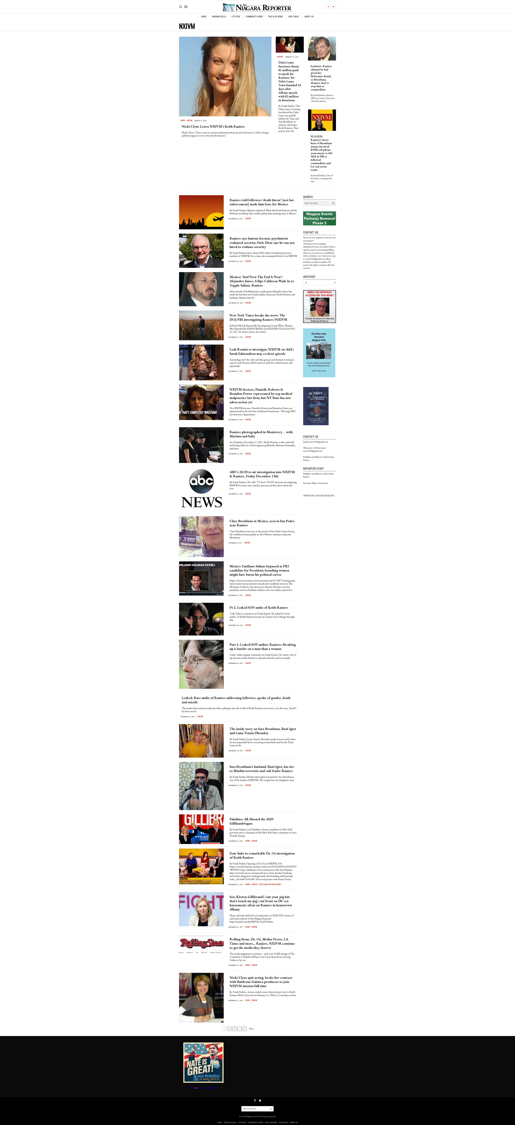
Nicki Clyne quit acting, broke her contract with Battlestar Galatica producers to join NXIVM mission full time (261, 982)
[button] (333, 203)
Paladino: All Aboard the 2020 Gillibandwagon (251, 821)
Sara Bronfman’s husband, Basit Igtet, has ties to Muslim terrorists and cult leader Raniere (262, 769)
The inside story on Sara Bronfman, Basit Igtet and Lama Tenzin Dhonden (263, 731)
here (196, 1087)
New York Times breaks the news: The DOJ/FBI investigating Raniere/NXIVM (258, 317)
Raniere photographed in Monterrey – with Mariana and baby (261, 434)
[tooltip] (328, 6)
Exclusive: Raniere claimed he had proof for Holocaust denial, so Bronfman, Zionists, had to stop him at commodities (321, 78)
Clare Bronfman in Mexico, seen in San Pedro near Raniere (262, 523)
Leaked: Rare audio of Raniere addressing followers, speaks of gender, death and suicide (236, 700)
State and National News (270, 884)
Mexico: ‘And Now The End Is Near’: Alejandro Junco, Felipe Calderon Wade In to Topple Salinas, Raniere (262, 281)
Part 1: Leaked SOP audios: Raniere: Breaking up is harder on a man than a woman (263, 646)
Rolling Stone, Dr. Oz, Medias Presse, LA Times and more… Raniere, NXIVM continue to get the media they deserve (262, 943)
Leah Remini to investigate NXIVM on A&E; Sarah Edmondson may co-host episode (262, 351)
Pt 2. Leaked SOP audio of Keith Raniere (259, 607)
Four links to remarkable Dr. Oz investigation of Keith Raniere (262, 855)
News (183, 120)
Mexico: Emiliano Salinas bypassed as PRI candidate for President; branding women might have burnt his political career (259, 570)
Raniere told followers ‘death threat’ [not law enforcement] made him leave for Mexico (262, 202)
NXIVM (189, 120)
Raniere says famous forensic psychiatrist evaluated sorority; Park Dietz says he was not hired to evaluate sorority (262, 242)
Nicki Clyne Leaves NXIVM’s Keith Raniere (213, 126)
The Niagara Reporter (267, 1116)
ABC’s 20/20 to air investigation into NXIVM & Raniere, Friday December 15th (262, 474)
